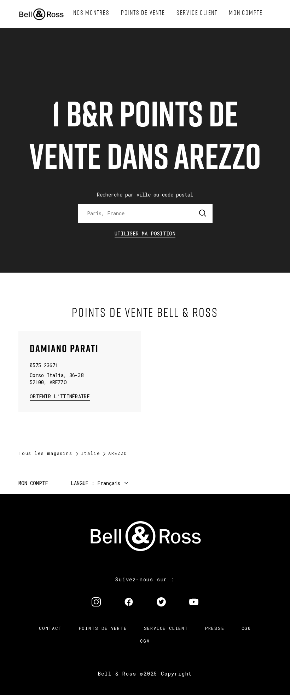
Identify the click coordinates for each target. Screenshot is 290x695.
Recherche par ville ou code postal (145, 194)
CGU (246, 628)
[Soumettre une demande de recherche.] (203, 213)
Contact (50, 628)
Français (108, 483)
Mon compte (33, 483)
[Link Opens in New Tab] (96, 602)
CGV (145, 641)
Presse (215, 628)
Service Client (166, 628)
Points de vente (103, 628)
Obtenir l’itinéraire (59, 396)
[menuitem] (91, 13)
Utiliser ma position (145, 233)
